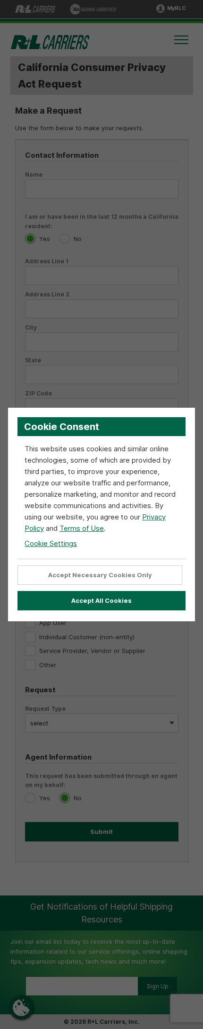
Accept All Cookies (101, 600)
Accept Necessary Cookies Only (100, 575)
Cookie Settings (51, 543)
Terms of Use (81, 528)
